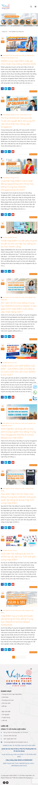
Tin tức (16, 57)
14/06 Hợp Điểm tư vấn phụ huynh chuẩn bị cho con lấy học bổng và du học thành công (19, 243)
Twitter (5, 88)
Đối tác (4, 706)
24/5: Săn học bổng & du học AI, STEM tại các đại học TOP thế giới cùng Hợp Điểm (18, 556)
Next (24, 657)
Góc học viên (6, 703)
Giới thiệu (5, 697)
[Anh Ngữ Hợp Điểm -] (6, 6)
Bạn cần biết (6, 711)
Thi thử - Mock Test (20, 114)
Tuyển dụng (6, 717)
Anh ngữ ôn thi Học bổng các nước (13, 55)
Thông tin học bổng (7, 57)
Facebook (2, 88)
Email (12, 88)
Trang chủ (4, 31)
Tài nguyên (5, 714)
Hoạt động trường (8, 114)
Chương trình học (8, 700)
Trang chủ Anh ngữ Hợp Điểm (12, 694)
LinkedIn (9, 88)
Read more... (33, 91)
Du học (5, 237)
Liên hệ (4, 720)
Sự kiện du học (29, 55)
